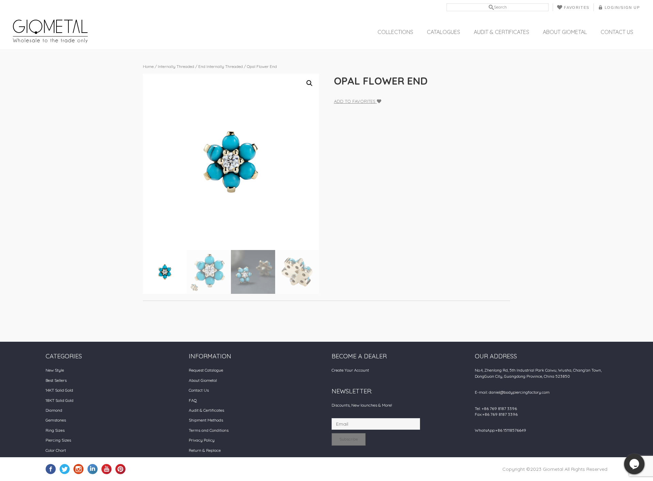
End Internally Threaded (220, 66)
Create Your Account (350, 370)
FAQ (193, 400)
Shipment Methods (206, 420)
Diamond (54, 410)
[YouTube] (106, 468)
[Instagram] (78, 468)
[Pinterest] (120, 468)
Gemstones (56, 420)
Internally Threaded (176, 66)
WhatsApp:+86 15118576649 (500, 430)
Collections (395, 32)
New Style (55, 370)
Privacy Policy (202, 440)
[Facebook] (51, 468)
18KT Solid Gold (59, 400)
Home (148, 66)
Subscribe (348, 439)
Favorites (576, 7)
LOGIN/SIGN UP (622, 7)
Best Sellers (56, 380)
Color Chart (56, 450)
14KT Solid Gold (59, 390)
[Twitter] (65, 468)
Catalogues (443, 32)
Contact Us (617, 32)
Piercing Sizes (58, 440)
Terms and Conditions (209, 430)
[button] (309, 83)
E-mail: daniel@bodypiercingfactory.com (512, 392)
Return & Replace (205, 450)
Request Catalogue (206, 370)
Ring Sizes (55, 430)
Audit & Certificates (501, 32)
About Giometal (565, 32)
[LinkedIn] (92, 468)
